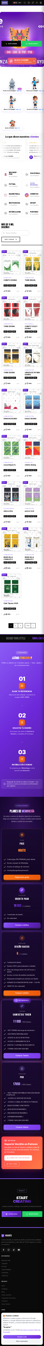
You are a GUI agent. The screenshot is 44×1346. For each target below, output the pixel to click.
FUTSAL (4, 1266)
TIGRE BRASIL (30, 280)
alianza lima (8, 511)
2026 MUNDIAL (6, 1269)
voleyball (4, 1263)
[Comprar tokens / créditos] (33, 3)
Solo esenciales (22, 1341)
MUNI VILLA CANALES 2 (8, 558)
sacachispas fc (10, 465)
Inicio (3, 1286)
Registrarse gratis (22, 877)
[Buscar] (25, 3)
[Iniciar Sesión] (36, 2)
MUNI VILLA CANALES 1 (29, 558)
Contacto (5, 1301)
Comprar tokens (22, 1127)
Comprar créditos (22, 925)
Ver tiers (13, 1164)
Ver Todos (9, 239)
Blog (3, 1292)
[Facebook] (3, 1250)
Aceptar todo (22, 1337)
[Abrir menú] (41, 3)
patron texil (29, 511)
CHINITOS (5, 1275)
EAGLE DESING (30, 419)
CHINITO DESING (10, 280)
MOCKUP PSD (6, 1260)
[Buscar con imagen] (29, 3)
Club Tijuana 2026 (11, 603)
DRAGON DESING (10, 419)
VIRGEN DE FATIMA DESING (32, 374)
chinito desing (30, 465)
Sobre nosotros (6, 1295)
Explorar (12, 43)
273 (28, 625)
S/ (16, 2)
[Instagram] (9, 1250)
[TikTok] (14, 1250)
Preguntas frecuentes (9, 1298)
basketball (5, 1272)
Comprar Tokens (22, 1056)
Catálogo (12, 1214)
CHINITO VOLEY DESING (31, 327)
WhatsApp (33, 43)
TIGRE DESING (9, 326)
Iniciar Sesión (6, 1304)
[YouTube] (19, 1250)
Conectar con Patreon (19, 1158)
